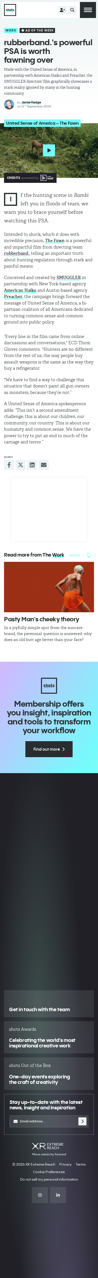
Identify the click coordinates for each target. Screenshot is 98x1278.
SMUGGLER (69, 277)
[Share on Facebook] (9, 465)
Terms (81, 1164)
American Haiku (20, 290)
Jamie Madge (31, 102)
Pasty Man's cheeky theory (41, 619)
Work (11, 30)
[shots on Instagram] (40, 1195)
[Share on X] (21, 465)
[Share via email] (44, 465)
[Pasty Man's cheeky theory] (49, 587)
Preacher (13, 296)
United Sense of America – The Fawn (42, 123)
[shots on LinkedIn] (58, 1195)
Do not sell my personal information (49, 1179)
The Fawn (55, 240)
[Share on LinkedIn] (32, 465)
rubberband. (16, 253)
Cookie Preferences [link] (49, 1172)
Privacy (65, 1164)
